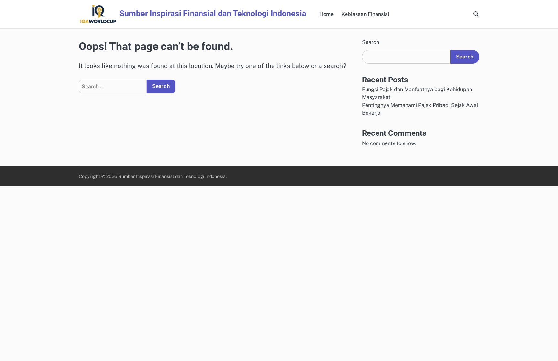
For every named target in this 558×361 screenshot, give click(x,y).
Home (326, 14)
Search (370, 42)
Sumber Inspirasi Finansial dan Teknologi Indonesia (212, 13)
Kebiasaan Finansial (365, 14)
